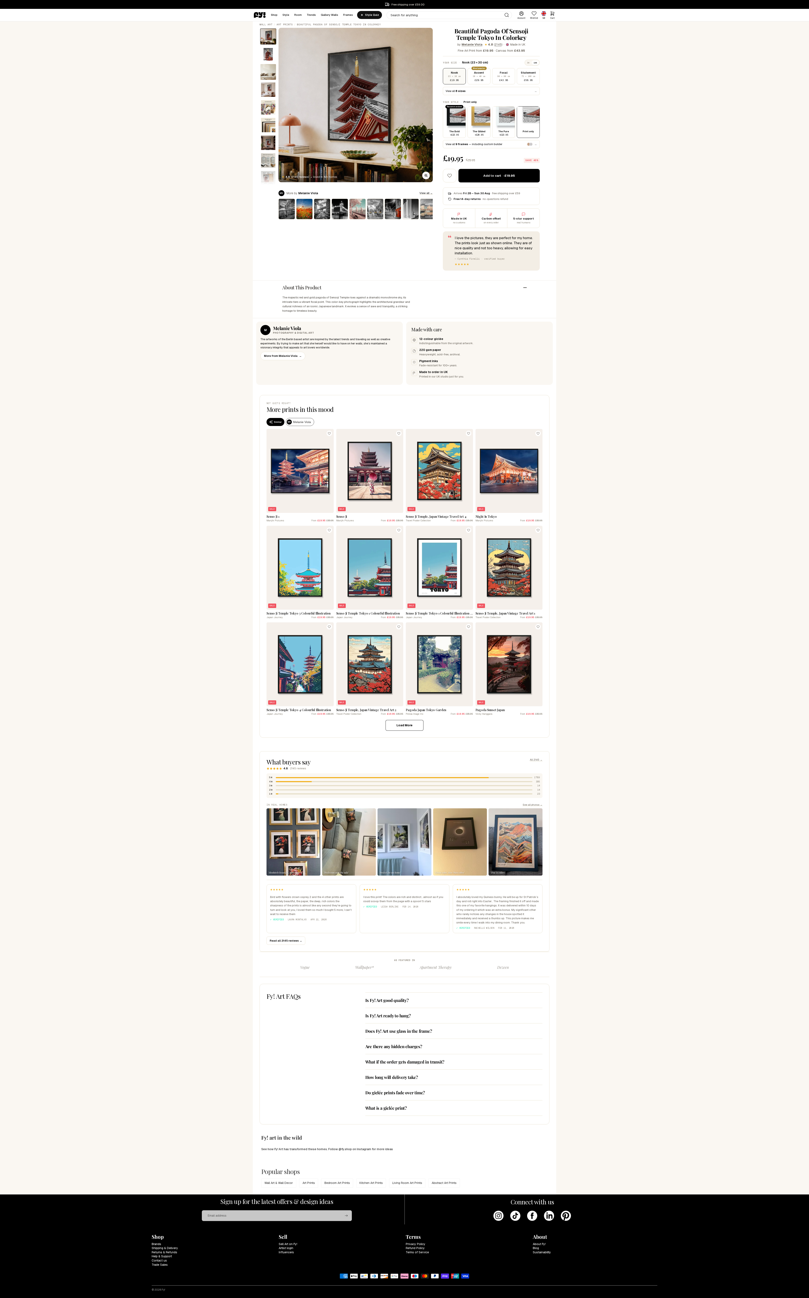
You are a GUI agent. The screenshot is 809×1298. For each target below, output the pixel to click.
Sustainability (542, 1252)
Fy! (163, 1289)
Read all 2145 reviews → (286, 940)
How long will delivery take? (391, 1077)
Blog (536, 1248)
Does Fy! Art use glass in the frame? (398, 1031)
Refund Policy (415, 1248)
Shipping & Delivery (165, 1248)
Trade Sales (160, 1265)
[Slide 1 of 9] (268, 36)
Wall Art (266, 24)
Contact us (159, 1260)
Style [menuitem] (286, 15)
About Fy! (539, 1244)
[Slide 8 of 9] (268, 160)
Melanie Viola (472, 44)
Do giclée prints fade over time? (395, 1092)
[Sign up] (346, 1216)
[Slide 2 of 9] (268, 54)
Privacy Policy (415, 1244)
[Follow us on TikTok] (515, 1216)
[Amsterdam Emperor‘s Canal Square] (287, 209)
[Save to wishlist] (449, 175)
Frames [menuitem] (348, 15)
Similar (278, 422)
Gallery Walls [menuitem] (329, 15)
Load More (404, 725)
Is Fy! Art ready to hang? (388, 1015)
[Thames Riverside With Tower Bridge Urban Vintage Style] (357, 209)
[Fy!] (260, 15)
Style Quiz (372, 15)
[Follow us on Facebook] (532, 1216)
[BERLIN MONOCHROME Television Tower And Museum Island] (410, 209)
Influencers (286, 1252)
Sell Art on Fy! (288, 1244)
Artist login (286, 1248)
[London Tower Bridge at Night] (340, 209)
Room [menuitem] (298, 15)
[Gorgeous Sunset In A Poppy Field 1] (304, 209)
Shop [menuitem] (274, 15)
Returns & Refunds (164, 1252)
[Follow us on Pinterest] (566, 1216)
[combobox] (449, 15)
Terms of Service (417, 1252)
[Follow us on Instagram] (498, 1216)
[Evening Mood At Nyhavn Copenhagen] (428, 209)
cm (535, 62)
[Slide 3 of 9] (268, 72)
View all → (426, 193)
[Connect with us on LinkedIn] (549, 1216)
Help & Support (162, 1256)
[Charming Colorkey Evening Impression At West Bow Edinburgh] (393, 209)
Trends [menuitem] (311, 15)
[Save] (329, 433)
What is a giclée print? (386, 1108)
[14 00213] (375, 209)
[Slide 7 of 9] (268, 143)
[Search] (507, 15)
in (528, 62)
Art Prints (285, 24)
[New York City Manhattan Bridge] (322, 209)
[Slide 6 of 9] (268, 125)
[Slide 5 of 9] (268, 107)
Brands (156, 1244)
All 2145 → (536, 760)
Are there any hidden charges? (393, 1046)
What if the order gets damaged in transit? (405, 1062)
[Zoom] (426, 175)
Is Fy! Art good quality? (387, 1000)
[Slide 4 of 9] (268, 90)
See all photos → (532, 804)
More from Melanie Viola (283, 356)
